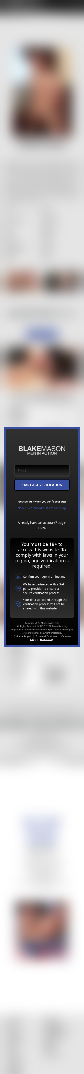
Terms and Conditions (46, 636)
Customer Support (22, 636)
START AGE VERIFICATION (42, 485)
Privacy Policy (46, 639)
